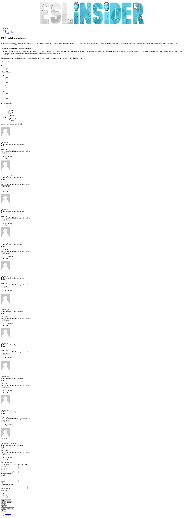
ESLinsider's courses (14, 43)
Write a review (7, 103)
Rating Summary (6, 473)
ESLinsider (8, 514)
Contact (7, 515)
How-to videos (9, 32)
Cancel (9, 502)
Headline (4, 470)
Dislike (7, 153)
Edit (3, 500)
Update (3, 502)
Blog (6, 30)
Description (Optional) (7, 484)
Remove (8, 500)
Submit (3, 510)
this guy (52, 53)
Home (6, 28)
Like (3, 153)
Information (4, 490)
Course (7, 34)
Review (4, 475)
